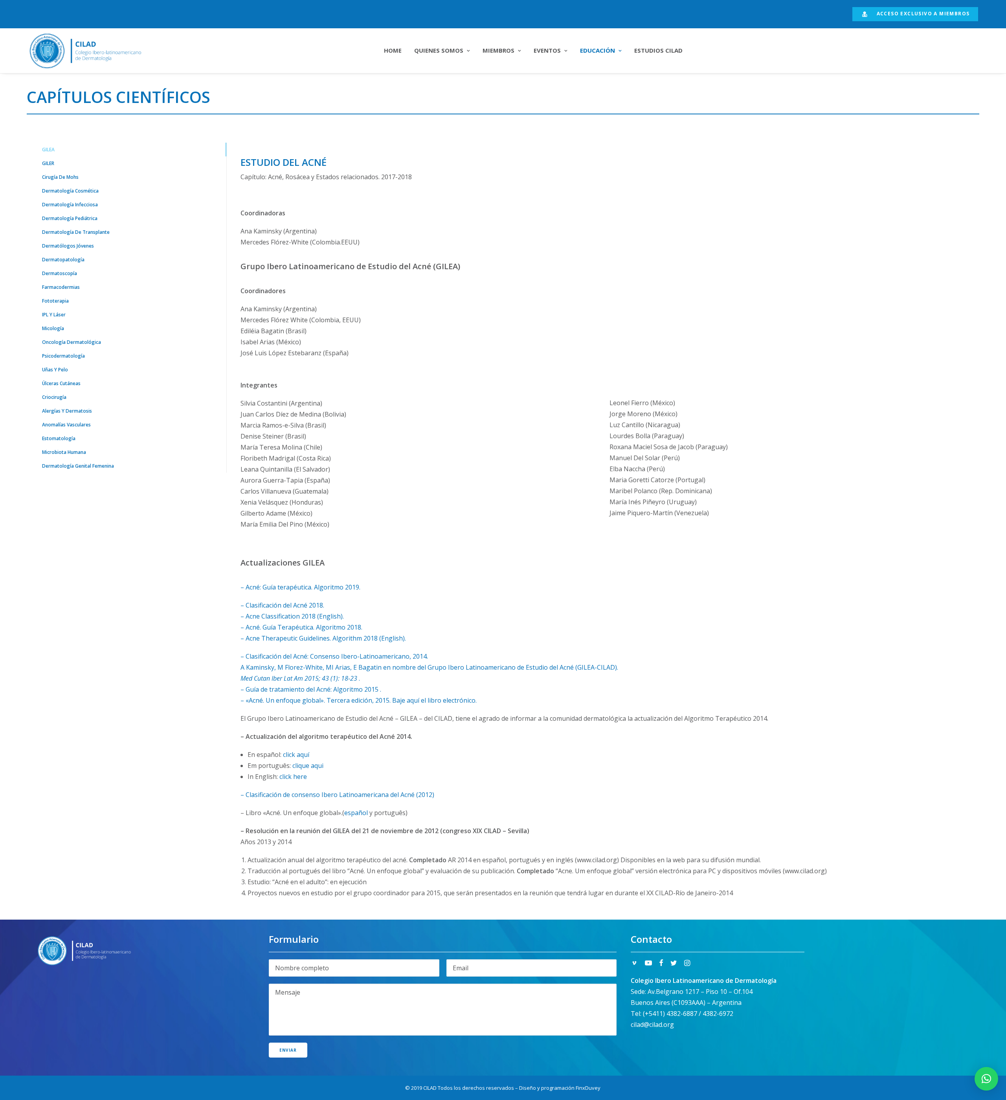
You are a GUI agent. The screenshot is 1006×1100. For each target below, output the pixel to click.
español (356, 812)
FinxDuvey (588, 1087)
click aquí (296, 754)
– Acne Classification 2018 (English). (292, 616)
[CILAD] (95, 50)
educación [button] (597, 50)
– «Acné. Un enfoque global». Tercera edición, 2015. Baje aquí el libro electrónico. (358, 700)
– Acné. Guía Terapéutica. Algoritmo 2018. (301, 627)
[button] (634, 963)
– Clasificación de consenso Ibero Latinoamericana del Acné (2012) (337, 794)
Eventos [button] (547, 50)
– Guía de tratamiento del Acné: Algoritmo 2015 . (310, 689)
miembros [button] (498, 50)
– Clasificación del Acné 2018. (282, 605)
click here (293, 776)
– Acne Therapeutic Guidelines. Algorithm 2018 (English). (323, 638)
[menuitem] (915, 14)
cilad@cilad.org (652, 1024)
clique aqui (307, 765)
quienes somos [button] (438, 50)
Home (393, 50)
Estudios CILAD (658, 50)
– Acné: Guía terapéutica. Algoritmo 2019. (300, 587)
